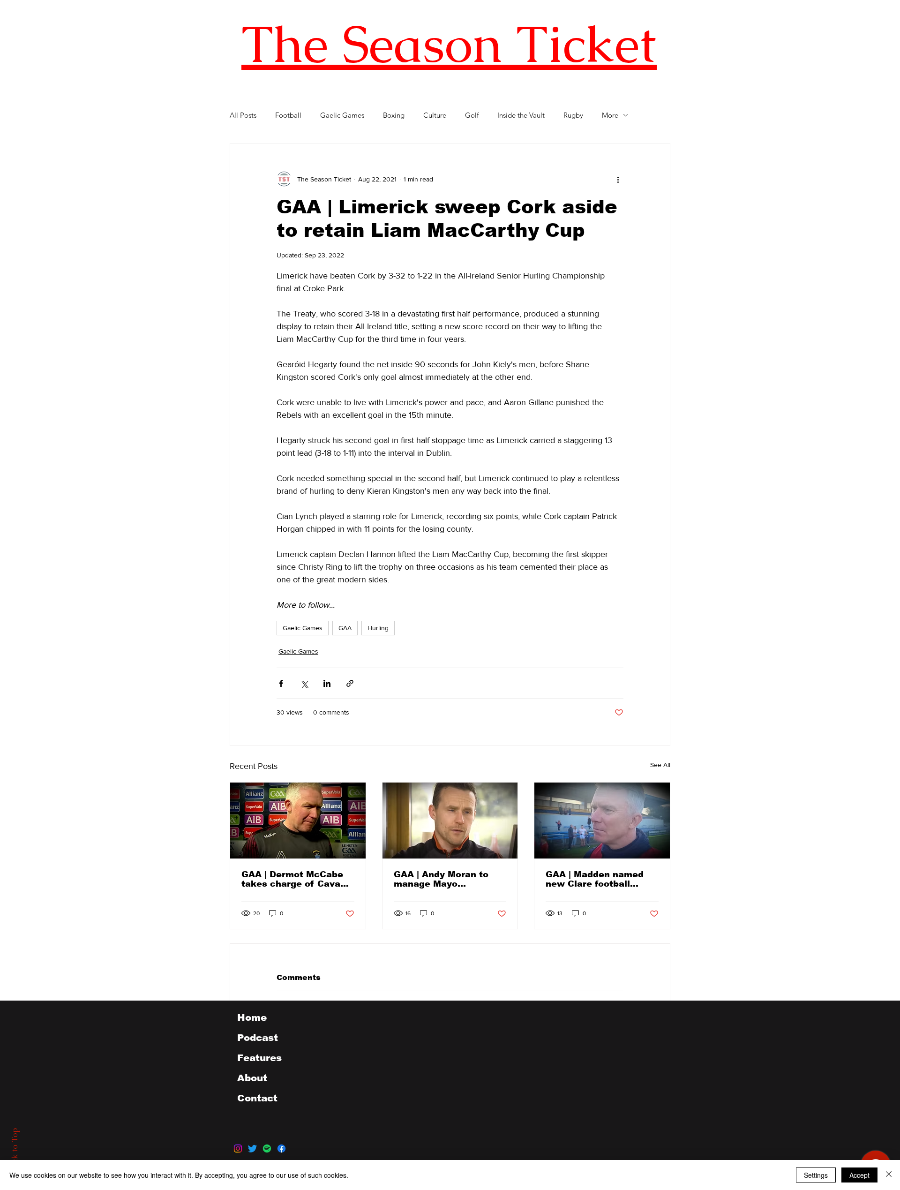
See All (660, 764)
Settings (816, 1175)
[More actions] (617, 179)
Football (288, 115)
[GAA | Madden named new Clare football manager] (602, 821)
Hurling (378, 628)
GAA (345, 628)
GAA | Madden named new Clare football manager (595, 879)
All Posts (243, 115)
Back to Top (14, 1150)
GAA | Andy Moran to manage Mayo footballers (441, 879)
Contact (257, 1098)
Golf (472, 115)
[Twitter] (252, 1148)
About (252, 1078)
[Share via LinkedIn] (326, 683)
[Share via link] (349, 683)
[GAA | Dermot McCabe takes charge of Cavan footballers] (298, 821)
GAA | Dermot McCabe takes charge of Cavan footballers (293, 879)
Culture (434, 115)
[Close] (888, 1174)
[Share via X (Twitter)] (304, 683)
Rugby (573, 115)
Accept (859, 1175)
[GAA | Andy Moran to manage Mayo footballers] (450, 821)
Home (252, 1017)
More (610, 115)
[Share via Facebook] (281, 683)
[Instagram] (237, 1148)
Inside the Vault (521, 115)
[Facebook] (281, 1148)
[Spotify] (267, 1148)
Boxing (394, 115)
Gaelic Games (342, 115)
